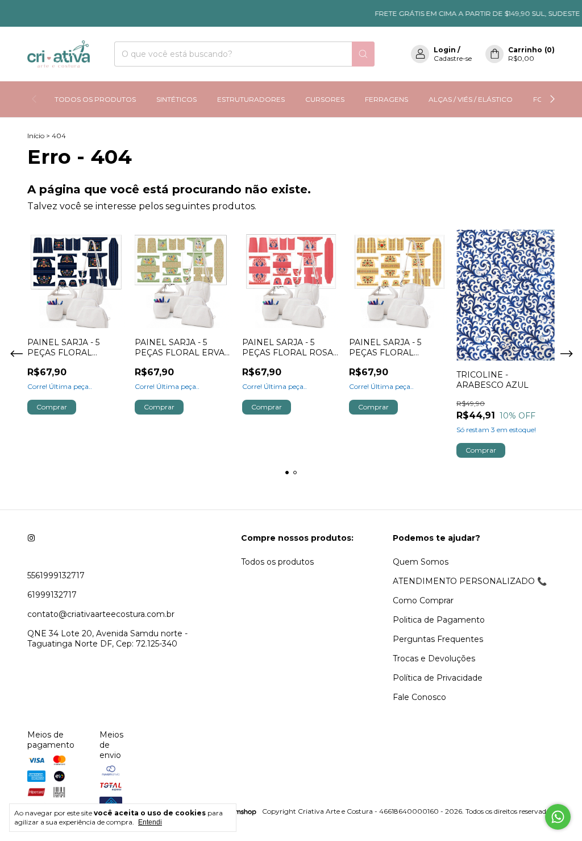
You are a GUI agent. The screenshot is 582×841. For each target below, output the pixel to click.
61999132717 (52, 595)
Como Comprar (423, 600)
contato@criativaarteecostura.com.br (100, 614)
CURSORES (324, 99)
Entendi (150, 822)
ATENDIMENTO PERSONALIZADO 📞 (470, 581)
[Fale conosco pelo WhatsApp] (558, 817)
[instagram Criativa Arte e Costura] (31, 538)
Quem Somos (420, 562)
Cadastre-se (453, 58)
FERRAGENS (386, 99)
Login (445, 49)
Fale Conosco (419, 697)
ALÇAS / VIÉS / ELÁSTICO (471, 99)
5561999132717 (56, 575)
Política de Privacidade (438, 678)
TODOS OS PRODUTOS (95, 99)
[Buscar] (363, 54)
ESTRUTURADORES (251, 99)
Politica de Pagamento (439, 620)
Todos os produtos (277, 562)
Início (35, 135)
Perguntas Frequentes (438, 639)
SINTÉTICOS (176, 99)
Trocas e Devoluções (434, 658)
